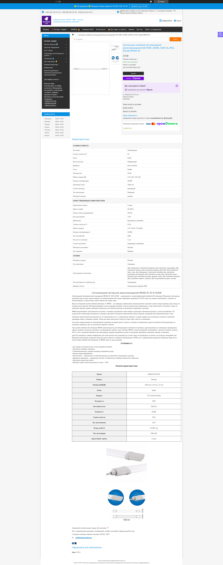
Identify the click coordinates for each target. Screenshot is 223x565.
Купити (133, 73)
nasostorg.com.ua (83, 537)
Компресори (48, 68)
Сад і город (48, 50)
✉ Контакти (100, 29)
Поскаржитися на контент (122, 563)
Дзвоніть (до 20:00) (139, 6)
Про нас (140, 29)
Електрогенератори (51, 65)
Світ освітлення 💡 (50, 61)
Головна (46, 29)
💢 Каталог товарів (58, 29)
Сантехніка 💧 (49, 58)
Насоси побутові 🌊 (51, 44)
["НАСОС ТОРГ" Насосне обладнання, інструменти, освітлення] (46, 21)
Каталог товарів (50, 41)
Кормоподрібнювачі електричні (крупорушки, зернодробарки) (53, 73)
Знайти (175, 39)
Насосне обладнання (51, 47)
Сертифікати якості (51, 79)
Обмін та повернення (153, 29)
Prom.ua (122, 561)
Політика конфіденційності (140, 563)
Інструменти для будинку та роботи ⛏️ (54, 54)
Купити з (129, 78)
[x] (75, 544)
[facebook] (73, 544)
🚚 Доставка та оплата (117, 29)
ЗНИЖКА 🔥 (75, 29)
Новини (131, 29)
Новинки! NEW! (88, 29)
